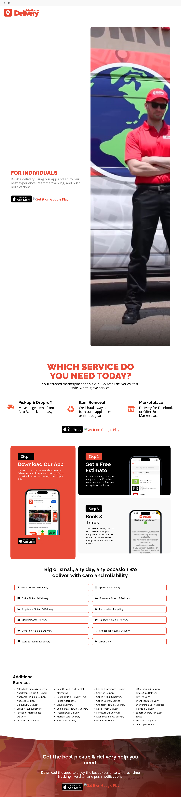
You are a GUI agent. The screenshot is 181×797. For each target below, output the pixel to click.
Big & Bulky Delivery (27, 704)
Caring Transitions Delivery (110, 689)
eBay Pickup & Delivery (148, 689)
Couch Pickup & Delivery (109, 696)
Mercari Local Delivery (68, 716)
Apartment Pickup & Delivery (32, 692)
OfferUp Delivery (145, 724)
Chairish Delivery (105, 692)
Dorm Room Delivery (107, 708)
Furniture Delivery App (108, 712)
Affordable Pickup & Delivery (32, 689)
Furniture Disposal (146, 720)
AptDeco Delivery (26, 700)
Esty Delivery (143, 696)
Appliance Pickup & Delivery (31, 696)
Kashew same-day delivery (110, 716)
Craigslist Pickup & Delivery (110, 704)
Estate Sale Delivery (146, 692)
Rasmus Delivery (105, 720)
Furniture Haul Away (28, 720)
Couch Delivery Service (108, 700)
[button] (175, 13)
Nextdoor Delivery (66, 720)
